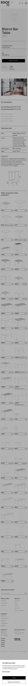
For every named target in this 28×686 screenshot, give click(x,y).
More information (6, 671)
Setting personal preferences (14, 682)
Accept (14, 677)
